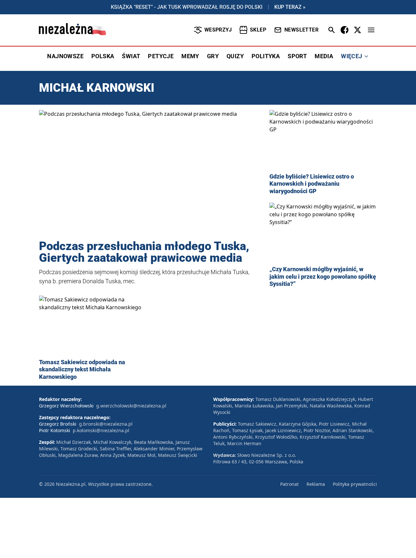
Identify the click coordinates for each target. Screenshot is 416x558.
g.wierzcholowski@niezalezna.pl (131, 406)
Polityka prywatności (355, 484)
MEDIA (324, 56)
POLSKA (102, 56)
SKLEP (258, 30)
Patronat (289, 484)
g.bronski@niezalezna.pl (106, 424)
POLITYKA (266, 56)
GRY (213, 56)
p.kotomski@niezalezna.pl (101, 430)
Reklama (315, 484)
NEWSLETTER (301, 30)
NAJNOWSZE (65, 56)
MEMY (190, 56)
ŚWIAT (131, 56)
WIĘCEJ (351, 56)
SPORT (297, 56)
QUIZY (235, 56)
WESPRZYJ (218, 30)
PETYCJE (161, 56)
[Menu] (371, 30)
